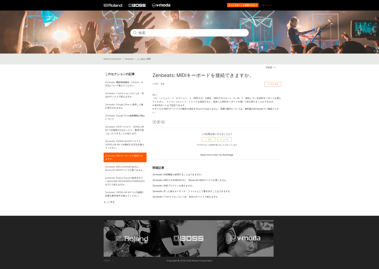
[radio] (208, 139)
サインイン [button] (267, 5)
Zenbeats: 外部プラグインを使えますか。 (173, 185)
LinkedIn (163, 122)
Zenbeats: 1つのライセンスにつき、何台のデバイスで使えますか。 (124, 95)
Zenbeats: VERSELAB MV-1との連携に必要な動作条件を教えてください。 (124, 194)
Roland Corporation (112, 59)
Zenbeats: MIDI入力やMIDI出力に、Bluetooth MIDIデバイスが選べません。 (125, 168)
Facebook (154, 122)
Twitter (158, 122)
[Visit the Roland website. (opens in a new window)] (132, 238)
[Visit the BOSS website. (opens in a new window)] (188, 238)
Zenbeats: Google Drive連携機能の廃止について (125, 117)
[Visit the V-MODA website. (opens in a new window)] (245, 238)
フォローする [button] (273, 84)
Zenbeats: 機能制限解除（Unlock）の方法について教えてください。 (124, 84)
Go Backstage (226, 154)
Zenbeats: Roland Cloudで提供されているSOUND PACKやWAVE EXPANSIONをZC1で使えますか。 (125, 181)
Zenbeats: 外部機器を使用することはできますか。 (177, 174)
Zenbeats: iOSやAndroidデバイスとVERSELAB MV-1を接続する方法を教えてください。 (124, 144)
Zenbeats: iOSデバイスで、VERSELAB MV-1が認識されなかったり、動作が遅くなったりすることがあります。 (124, 130)
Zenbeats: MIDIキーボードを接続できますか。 (124, 157)
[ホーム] (113, 6)
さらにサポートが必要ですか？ (242, 5)
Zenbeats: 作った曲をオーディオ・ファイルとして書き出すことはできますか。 (192, 191)
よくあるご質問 (144, 59)
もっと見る (109, 201)
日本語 (269, 67)
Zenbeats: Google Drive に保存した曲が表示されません (124, 106)
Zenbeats (129, 59)
